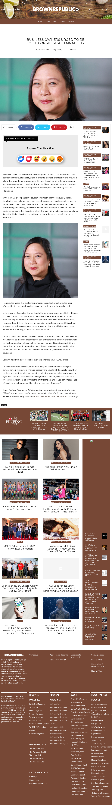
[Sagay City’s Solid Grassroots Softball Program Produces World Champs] (39, 415)
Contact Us (33, 655)
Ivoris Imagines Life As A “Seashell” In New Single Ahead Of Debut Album (92, 202)
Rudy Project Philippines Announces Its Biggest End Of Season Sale (91, 536)
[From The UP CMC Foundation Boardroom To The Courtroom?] (104, 610)
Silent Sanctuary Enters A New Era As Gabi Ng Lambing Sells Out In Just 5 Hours (91, 218)
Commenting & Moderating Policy (98, 665)
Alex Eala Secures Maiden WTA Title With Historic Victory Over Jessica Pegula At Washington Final (60, 427)
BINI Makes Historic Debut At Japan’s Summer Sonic (90, 160)
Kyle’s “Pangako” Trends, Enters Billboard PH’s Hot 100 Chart (90, 134)
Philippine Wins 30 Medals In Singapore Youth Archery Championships (80, 426)
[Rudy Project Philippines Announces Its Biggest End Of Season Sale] (104, 536)
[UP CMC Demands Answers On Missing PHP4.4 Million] (104, 573)
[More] (71, 127)
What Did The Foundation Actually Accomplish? (90, 637)
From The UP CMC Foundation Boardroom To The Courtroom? (92, 610)
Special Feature (90, 226)
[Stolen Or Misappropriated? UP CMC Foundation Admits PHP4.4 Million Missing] (104, 583)
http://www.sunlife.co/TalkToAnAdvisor (53, 396)
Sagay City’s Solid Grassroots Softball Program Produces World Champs (38, 426)
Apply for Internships (58, 660)
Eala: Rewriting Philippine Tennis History (101, 425)
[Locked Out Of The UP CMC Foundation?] (104, 620)
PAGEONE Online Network (90, 127)
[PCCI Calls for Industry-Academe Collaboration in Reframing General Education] (105, 229)
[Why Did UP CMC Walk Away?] (104, 628)
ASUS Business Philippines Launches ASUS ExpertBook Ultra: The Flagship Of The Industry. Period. (92, 560)
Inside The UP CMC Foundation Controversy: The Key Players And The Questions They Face (92, 598)
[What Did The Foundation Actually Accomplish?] (104, 636)
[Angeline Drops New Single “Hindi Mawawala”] (105, 144)
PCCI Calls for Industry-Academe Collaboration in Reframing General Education (91, 233)
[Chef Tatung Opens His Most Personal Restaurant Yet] (104, 547)
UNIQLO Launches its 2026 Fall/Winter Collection (91, 189)
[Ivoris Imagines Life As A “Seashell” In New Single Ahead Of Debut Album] (105, 198)
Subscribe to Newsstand (76, 656)
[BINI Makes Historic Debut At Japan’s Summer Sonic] (105, 157)
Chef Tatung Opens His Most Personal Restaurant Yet (91, 547)
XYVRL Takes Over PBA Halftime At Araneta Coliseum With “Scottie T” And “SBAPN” (91, 175)
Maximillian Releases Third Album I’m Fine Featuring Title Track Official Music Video (91, 264)
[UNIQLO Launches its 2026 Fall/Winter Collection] (105, 186)
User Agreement (97, 655)
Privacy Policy (96, 660)
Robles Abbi (44, 49)
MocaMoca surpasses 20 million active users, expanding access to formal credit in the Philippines (92, 248)
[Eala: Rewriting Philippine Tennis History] (101, 415)
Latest (4, 405)
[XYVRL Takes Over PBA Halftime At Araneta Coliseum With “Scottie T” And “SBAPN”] (105, 170)
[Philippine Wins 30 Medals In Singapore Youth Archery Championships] (80, 415)
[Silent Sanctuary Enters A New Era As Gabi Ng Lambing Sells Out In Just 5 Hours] (105, 212)
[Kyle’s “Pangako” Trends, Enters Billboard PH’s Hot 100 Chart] (105, 130)
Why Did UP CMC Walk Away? (92, 627)
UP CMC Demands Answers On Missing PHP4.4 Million (92, 573)
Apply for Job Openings (59, 655)
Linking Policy (96, 671)
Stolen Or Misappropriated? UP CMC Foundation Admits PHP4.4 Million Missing (92, 584)
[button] (107, 9)
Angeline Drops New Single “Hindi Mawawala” (91, 148)
